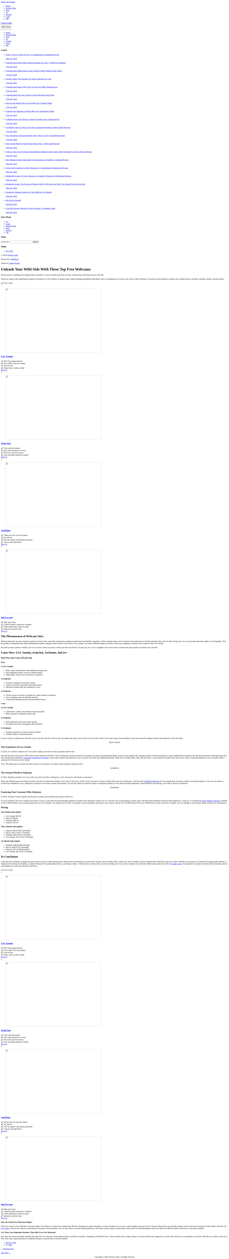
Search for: (5, 242)
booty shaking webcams (211, 801)
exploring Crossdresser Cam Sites (36, 758)
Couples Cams (176, 864)
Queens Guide (6, 23)
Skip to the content (8, 2)
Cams (8, 17)
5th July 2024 (11, 1243)
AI (7, 12)
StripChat (6, 443)
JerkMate (5, 530)
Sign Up (4, 370)
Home (8, 6)
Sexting (8, 15)
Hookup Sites (11, 8)
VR (7, 19)
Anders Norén (14, 263)
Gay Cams (5, 1228)
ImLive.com (7, 617)
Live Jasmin (7, 356)
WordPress (14, 259)
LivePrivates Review (152, 781)
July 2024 (9, 251)
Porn (7, 10)
